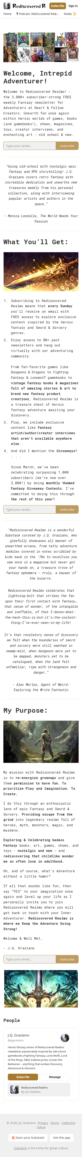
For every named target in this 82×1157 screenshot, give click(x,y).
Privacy (43, 1123)
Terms (54, 1123)
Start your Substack (30, 1138)
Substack (20, 1148)
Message (55, 1077)
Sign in (73, 6)
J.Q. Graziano (18, 1035)
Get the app (61, 1138)
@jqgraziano (16, 1040)
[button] (7, 13)
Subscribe (57, 6)
